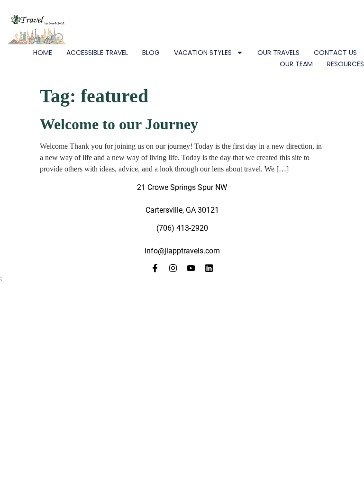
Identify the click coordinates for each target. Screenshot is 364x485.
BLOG (151, 52)
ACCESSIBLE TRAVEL (97, 52)
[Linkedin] (209, 268)
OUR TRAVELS (278, 52)
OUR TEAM (296, 64)
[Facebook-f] (155, 268)
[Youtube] (191, 268)
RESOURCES (345, 64)
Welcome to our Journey (119, 124)
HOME (42, 52)
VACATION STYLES (203, 52)
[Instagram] (173, 268)
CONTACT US (335, 52)
